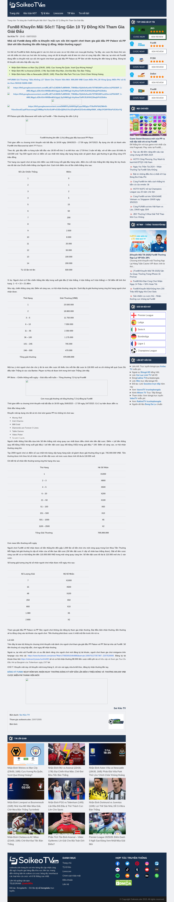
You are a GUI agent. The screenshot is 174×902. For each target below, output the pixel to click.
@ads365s (27, 883)
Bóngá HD (145, 372)
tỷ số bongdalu (43, 888)
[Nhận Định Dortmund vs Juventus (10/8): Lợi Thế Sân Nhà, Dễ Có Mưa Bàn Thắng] (107, 789)
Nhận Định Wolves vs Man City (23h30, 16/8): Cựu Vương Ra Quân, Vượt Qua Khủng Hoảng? (52, 67)
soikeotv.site (15, 867)
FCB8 (153, 58)
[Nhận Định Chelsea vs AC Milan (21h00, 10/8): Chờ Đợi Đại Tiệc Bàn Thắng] (25, 823)
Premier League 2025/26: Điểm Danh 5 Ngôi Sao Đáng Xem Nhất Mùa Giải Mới (107, 841)
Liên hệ (66, 884)
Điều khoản (68, 880)
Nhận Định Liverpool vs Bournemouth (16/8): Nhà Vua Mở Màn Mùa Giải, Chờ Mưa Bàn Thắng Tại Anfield (25, 806)
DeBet (153, 74)
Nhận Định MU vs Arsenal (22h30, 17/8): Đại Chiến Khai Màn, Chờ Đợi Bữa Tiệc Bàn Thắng (51, 71)
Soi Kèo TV (24, 715)
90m (138, 381)
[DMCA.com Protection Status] (124, 882)
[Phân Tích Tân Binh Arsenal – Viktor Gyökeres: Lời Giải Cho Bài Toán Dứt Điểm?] (66, 823)
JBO (152, 28)
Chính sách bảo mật (71, 876)
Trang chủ (14, 13)
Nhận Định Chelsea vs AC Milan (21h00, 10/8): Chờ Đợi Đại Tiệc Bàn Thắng (25, 841)
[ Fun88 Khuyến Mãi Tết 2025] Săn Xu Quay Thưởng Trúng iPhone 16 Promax (147, 274)
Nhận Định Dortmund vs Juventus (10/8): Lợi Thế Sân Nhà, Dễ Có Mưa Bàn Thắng (107, 806)
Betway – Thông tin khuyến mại (151, 225)
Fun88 (153, 43)
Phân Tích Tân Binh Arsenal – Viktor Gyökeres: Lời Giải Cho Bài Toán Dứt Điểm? (66, 841)
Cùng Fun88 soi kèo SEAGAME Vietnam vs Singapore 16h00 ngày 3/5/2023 (146, 199)
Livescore (67, 871)
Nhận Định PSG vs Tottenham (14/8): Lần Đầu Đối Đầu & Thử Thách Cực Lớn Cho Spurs (66, 806)
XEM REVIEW (157, 37)
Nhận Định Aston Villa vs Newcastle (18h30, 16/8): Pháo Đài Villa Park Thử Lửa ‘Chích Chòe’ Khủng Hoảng (57, 74)
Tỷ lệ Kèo (67, 867)
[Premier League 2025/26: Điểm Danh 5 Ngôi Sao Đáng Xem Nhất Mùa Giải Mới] (107, 823)
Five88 (153, 89)
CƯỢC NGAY (139, 37)
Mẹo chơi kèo (142, 109)
